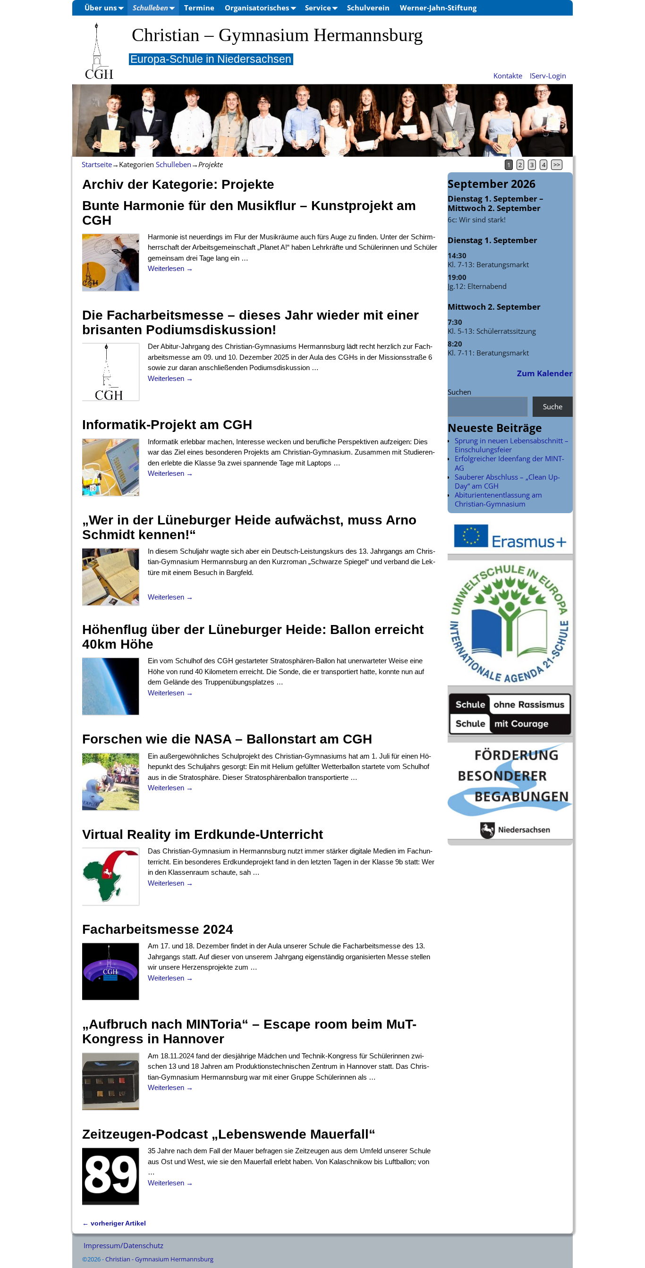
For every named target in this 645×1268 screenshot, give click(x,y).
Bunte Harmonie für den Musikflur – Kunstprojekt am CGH (249, 213)
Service (318, 7)
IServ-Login (548, 75)
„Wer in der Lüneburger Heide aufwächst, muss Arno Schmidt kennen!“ (249, 527)
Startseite (97, 164)
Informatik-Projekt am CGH (167, 424)
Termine (199, 7)
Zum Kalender (545, 373)
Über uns (101, 7)
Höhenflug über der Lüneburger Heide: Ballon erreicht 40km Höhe (253, 636)
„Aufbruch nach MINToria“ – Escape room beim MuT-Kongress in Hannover (249, 1031)
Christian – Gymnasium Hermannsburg (277, 35)
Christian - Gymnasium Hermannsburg (159, 1259)
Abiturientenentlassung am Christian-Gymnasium (498, 499)
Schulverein (368, 7)
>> (556, 165)
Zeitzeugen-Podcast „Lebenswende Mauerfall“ (228, 1134)
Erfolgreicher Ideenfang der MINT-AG (509, 463)
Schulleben (150, 7)
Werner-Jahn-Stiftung (438, 7)
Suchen (459, 392)
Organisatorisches (257, 7)
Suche (552, 406)
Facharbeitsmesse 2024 (157, 929)
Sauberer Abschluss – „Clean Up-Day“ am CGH (507, 481)
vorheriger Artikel (114, 1223)
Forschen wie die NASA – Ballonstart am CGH (227, 739)
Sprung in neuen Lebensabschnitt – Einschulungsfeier (512, 445)
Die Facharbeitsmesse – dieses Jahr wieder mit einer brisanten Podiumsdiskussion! (250, 322)
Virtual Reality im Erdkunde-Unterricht (202, 834)
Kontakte (507, 75)
